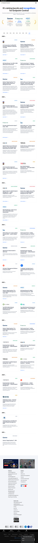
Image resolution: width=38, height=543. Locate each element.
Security (20, 534)
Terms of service (14, 534)
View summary (5, 201)
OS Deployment (11, 493)
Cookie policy (6, 536)
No (23, 540)
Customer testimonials (25, 478)
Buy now (15, 508)
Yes (24, 538)
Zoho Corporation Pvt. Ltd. (17, 540)
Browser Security (11, 486)
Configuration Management (13, 495)
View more (4, 298)
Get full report (5, 137)
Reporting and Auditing (12, 496)
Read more (4, 178)
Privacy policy (32, 534)
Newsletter (20, 536)
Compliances (23, 481)
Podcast (22, 477)
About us (5, 534)
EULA (9, 534)
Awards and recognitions (25, 475)
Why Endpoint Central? (18, 502)
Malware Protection (11, 487)
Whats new (23, 473)
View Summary (5, 73)
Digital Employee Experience (13, 479)
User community (24, 480)
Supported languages (18, 514)
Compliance (26, 534)
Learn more (4, 54)
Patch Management (11, 472)
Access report (22, 54)
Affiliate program (13, 536)
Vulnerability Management (13, 478)
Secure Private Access (12, 481)
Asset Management (11, 476)
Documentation (16, 511)
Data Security (10, 489)
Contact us (16, 509)
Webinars (15, 513)
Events (22, 472)
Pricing (15, 506)
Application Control (11, 484)
